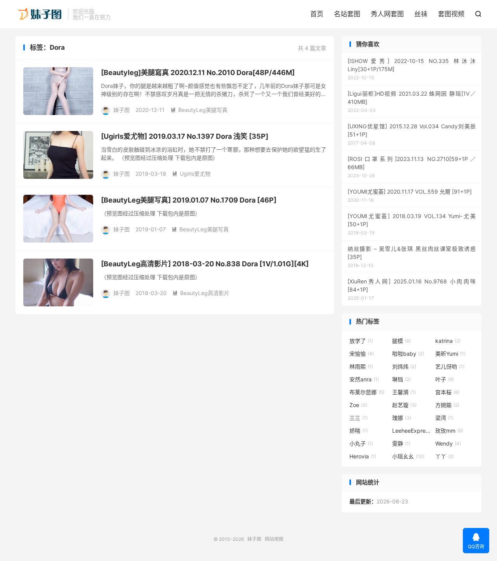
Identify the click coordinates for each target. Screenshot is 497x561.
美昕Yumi (450, 353)
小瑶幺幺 (408, 456)
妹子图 (40, 14)
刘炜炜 (404, 366)
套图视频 (451, 14)
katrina (448, 340)
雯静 (401, 443)
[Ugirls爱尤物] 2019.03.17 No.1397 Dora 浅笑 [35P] (184, 136)
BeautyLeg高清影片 (200, 293)
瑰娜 (401, 417)
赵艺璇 (404, 405)
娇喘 (358, 430)
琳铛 (401, 379)
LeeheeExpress (411, 430)
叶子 (444, 379)
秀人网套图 (387, 14)
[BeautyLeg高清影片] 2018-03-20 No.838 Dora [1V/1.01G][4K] (205, 264)
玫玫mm (449, 430)
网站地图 (274, 539)
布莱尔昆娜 (366, 392)
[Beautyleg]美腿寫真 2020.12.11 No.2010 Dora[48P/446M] (198, 72)
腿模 (401, 340)
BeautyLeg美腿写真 (199, 110)
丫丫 (444, 456)
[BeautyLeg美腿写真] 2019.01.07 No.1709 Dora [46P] (188, 200)
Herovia (362, 456)
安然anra (364, 379)
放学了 (361, 340)
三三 (358, 417)
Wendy (448, 443)
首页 (316, 14)
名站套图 (347, 14)
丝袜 (420, 14)
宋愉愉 (361, 353)
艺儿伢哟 (449, 366)
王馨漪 (404, 392)
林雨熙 (361, 366)
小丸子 (361, 443)
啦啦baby (408, 353)
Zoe (358, 405)
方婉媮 (447, 405)
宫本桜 (447, 392)
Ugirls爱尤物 (191, 173)
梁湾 (444, 417)
